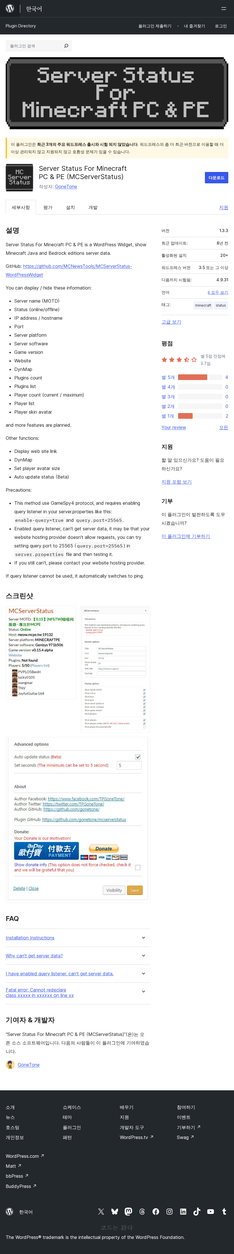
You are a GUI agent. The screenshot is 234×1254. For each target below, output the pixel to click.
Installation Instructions (30, 938)
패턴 (67, 1137)
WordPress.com (25, 1156)
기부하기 (189, 1127)
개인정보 (15, 1137)
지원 (223, 207)
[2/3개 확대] (143, 613)
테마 (67, 1117)
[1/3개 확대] (68, 613)
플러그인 (72, 1127)
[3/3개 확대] (143, 745)
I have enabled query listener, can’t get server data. (60, 973)
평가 (48, 207)
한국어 (26, 1212)
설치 (70, 207)
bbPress (17, 1176)
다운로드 (217, 177)
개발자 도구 (132, 1127)
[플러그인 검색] (66, 46)
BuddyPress (21, 1186)
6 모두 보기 (218, 292)
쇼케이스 (72, 1107)
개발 (93, 207)
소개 (10, 1107)
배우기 (127, 1107)
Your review (174, 427)
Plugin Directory (21, 25)
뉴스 (10, 1117)
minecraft (203, 305)
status (221, 305)
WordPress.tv (137, 1137)
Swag (185, 1137)
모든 (223, 427)
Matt (14, 1166)
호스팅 (12, 1127)
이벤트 (184, 1117)
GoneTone (66, 186)
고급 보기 (171, 322)
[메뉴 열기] (225, 8)
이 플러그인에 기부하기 (186, 536)
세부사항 (21, 207)
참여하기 (186, 1107)
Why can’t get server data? (34, 956)
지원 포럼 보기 (177, 482)
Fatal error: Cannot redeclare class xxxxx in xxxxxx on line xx (40, 992)
